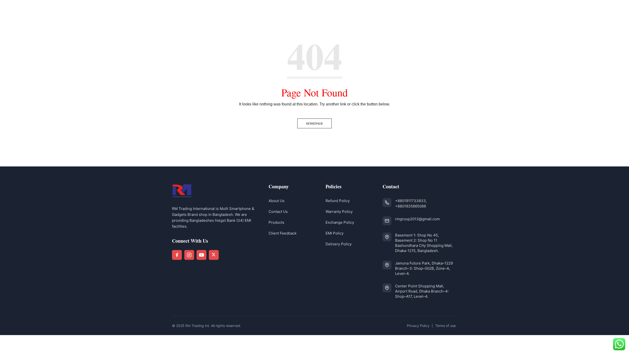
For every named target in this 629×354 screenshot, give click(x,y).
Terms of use (445, 326)
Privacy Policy (418, 326)
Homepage (314, 123)
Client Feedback (283, 233)
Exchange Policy (340, 222)
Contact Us (278, 211)
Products (276, 222)
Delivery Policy (339, 244)
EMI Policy (334, 233)
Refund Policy (338, 200)
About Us (277, 200)
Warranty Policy (339, 211)
